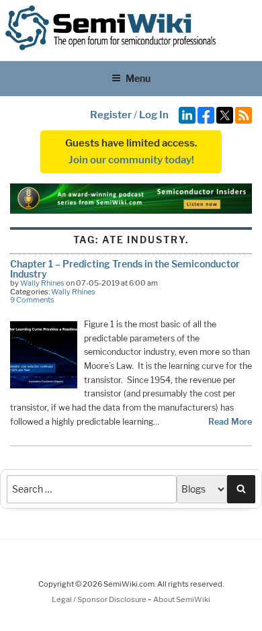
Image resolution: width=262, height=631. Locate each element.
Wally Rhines (42, 283)
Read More (230, 422)
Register (111, 115)
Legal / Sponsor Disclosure (100, 599)
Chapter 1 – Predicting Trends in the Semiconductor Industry (125, 268)
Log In (154, 115)
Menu (138, 78)
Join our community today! (131, 160)
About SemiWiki (181, 599)
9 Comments (32, 299)
